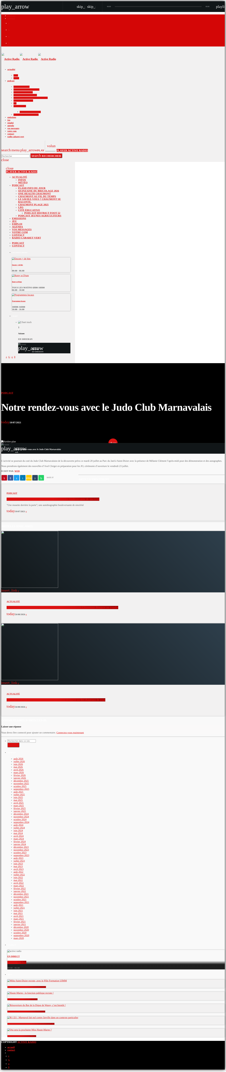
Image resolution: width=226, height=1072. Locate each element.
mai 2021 (18, 913)
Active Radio (26, 1042)
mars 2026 (19, 772)
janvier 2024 (20, 844)
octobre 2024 (20, 819)
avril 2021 (19, 916)
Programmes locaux (19, 301)
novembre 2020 (21, 930)
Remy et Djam (17, 282)
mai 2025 (18, 800)
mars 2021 (19, 919)
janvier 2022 (20, 891)
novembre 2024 (21, 816)
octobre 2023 (20, 852)
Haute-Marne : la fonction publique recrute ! (22, 999)
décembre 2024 (21, 814)
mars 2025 (19, 805)
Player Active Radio (72, 150)
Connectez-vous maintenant (70, 732)
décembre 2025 (21, 781)
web (17, 471)
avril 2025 (19, 803)
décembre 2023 (21, 847)
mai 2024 (18, 833)
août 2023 (18, 858)
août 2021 (18, 905)
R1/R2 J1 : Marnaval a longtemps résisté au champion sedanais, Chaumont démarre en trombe (62, 607)
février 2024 (20, 841)
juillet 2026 (19, 761)
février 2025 (20, 808)
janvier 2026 (20, 778)
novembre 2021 (21, 897)
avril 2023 (19, 869)
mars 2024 (19, 839)
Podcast (7, 393)
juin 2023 (18, 863)
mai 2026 (18, 767)
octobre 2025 (20, 786)
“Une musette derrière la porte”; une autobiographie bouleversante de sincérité (53, 499)
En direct (13, 956)
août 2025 (18, 792)
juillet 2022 (19, 874)
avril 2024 (19, 836)
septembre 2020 (21, 935)
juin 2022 (18, 877)
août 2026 (18, 758)
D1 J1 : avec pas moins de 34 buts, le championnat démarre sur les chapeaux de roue (56, 699)
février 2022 (20, 888)
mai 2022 (18, 880)
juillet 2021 (19, 908)
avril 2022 (19, 883)
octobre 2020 (20, 932)
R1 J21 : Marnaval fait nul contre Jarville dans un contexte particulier (30, 1024)
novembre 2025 (21, 783)
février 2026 (20, 775)
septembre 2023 (21, 855)
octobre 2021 (20, 899)
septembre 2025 (21, 789)
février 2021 (20, 921)
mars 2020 (19, 938)
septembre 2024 (21, 822)
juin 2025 (18, 797)
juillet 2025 (19, 794)
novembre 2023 (21, 850)
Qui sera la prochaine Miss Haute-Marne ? (21, 1036)
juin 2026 (18, 764)
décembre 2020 (21, 927)
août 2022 (18, 872)
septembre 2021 (21, 902)
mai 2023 (18, 866)
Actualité (13, 602)
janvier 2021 (20, 924)
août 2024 (18, 825)
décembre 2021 (21, 894)
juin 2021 (18, 910)
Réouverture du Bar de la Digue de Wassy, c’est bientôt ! (26, 1011)
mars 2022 (19, 886)
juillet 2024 (19, 828)
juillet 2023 (19, 861)
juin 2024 (18, 830)
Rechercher (46, 156)
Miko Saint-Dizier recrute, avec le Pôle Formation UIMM (26, 987)
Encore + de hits (17, 265)
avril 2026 (19, 770)
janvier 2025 (20, 811)
